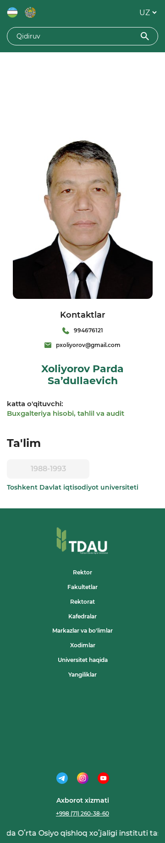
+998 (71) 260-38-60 (82, 813)
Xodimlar (82, 645)
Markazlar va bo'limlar (82, 630)
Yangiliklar (82, 674)
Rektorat (82, 601)
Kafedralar (82, 616)
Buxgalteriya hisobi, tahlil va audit (65, 413)
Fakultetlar (82, 587)
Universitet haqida (83, 659)
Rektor (82, 572)
